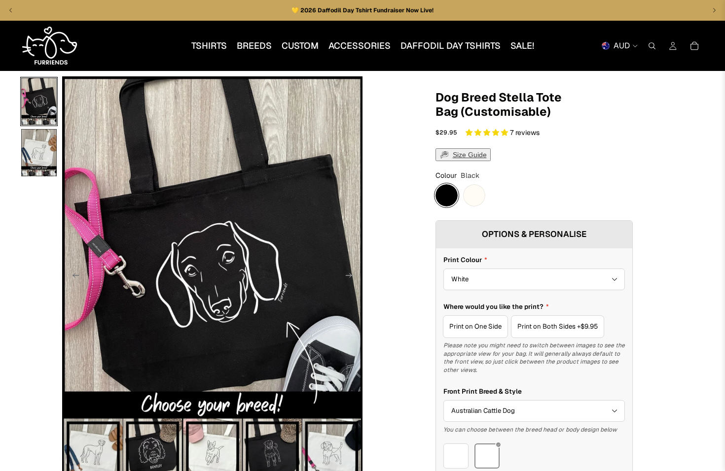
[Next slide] (351, 277)
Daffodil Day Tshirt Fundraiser (362, 10)
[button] (488, 132)
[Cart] (694, 46)
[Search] (652, 46)
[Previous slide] (73, 277)
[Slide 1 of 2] (39, 101)
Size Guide (470, 155)
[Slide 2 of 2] (39, 152)
